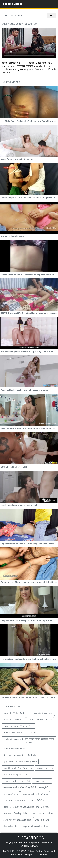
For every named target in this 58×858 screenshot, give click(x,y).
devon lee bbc (10, 826)
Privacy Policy (35, 851)
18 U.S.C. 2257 (19, 851)
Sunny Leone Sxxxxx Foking (17, 819)
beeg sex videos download (35, 826)
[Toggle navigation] (52, 3)
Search (51, 15)
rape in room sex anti (14, 748)
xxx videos (41, 854)
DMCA (6, 851)
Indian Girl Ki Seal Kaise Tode (18, 800)
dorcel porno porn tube (15, 774)
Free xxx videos (12, 4)
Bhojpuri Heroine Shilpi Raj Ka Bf (19, 755)
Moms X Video (10, 793)
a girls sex (31, 732)
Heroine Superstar (12, 732)
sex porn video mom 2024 (16, 780)
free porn (29, 854)
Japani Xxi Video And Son (15, 713)
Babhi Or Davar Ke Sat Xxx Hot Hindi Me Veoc (26, 806)
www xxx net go (45, 768)
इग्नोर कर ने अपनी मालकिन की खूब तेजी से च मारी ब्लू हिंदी (25, 787)
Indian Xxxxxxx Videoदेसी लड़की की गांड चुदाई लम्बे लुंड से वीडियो (29, 740)
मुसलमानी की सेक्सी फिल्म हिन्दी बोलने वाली (20, 761)
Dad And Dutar (42, 819)
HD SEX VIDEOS (29, 838)
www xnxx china (42, 780)
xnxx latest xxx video (42, 713)
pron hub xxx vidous (13, 719)
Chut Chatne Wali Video (40, 719)
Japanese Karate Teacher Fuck (18, 726)
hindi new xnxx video (43, 813)
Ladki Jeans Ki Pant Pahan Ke (18, 768)
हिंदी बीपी (40, 800)
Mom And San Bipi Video (15, 813)
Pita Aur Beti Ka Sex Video (35, 793)
